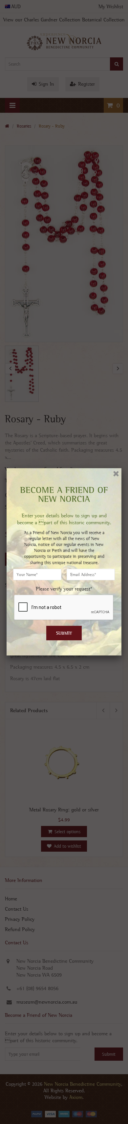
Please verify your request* (64, 589)
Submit (64, 633)
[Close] (116, 473)
